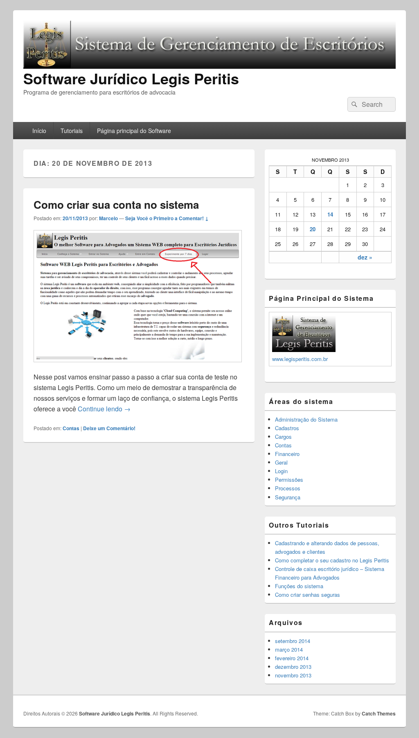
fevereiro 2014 (292, 658)
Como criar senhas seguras (307, 594)
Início (39, 130)
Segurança (287, 497)
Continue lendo (104, 408)
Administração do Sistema (306, 419)
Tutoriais (72, 130)
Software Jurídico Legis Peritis (131, 78)
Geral (281, 462)
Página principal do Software (134, 130)
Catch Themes (379, 713)
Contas (71, 428)
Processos (287, 488)
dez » (365, 257)
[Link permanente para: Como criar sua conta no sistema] (138, 366)
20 (312, 229)
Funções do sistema (299, 586)
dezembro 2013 (293, 666)
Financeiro (287, 454)
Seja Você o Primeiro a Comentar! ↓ (167, 218)
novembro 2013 (293, 675)
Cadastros (287, 428)
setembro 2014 (292, 641)
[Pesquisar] (353, 104)
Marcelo (108, 218)
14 (330, 214)
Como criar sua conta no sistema (116, 204)
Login (281, 471)
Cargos (283, 436)
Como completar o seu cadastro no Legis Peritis (332, 560)
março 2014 (289, 649)
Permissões (289, 479)
